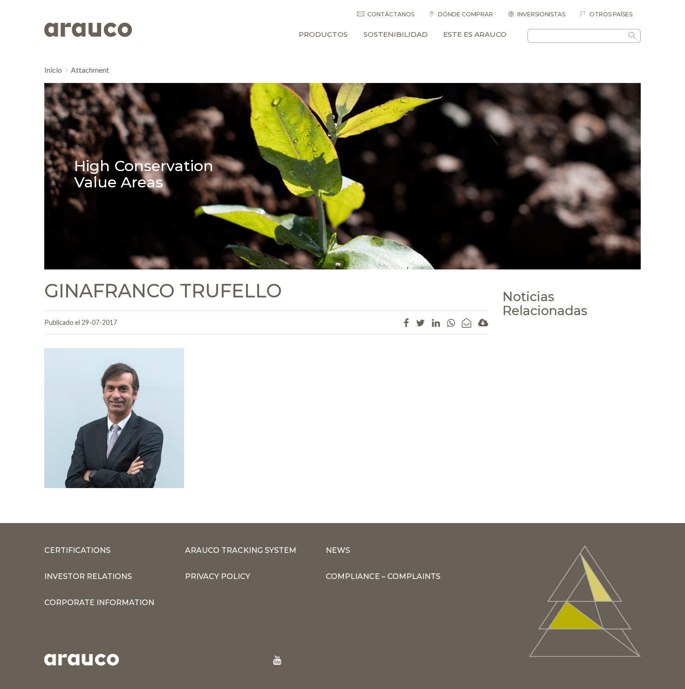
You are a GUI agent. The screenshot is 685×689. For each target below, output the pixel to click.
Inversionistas (541, 14)
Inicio (53, 69)
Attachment (90, 69)
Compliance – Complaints (383, 576)
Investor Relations (88, 576)
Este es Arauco (475, 34)
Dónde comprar (465, 14)
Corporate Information (99, 602)
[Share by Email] (466, 322)
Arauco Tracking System (240, 550)
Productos (323, 34)
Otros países (610, 14)
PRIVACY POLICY (217, 576)
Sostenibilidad (395, 34)
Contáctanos (390, 14)
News (338, 550)
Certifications (77, 550)
